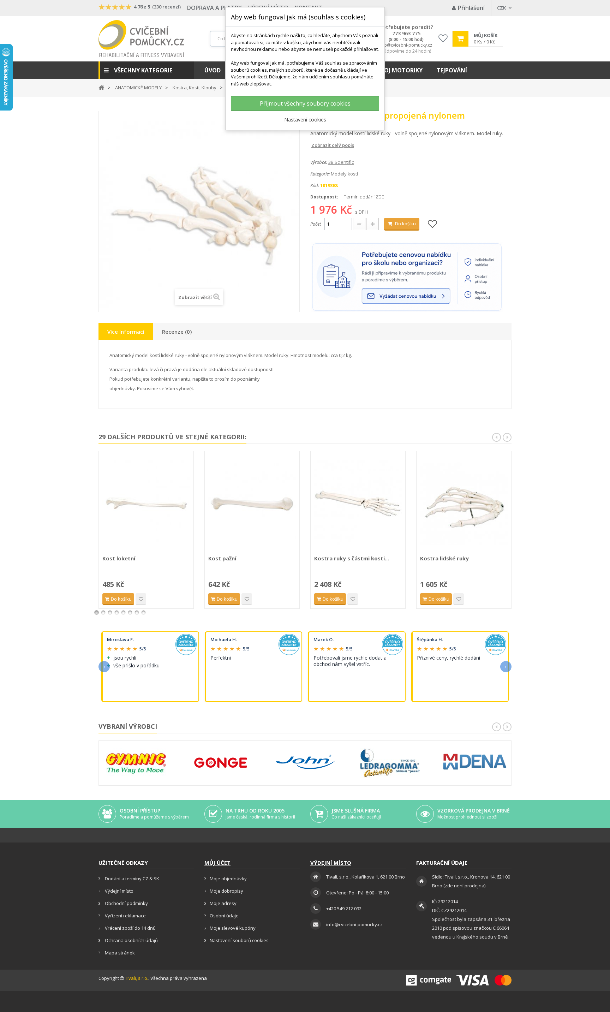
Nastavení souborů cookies (239, 940)
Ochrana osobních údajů (131, 940)
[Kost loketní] (146, 504)
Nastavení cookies (305, 119)
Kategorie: (320, 174)
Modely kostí (344, 174)
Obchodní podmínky (126, 903)
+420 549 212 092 (343, 908)
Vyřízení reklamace (125, 915)
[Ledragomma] (390, 763)
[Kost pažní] (252, 504)
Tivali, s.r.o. (136, 978)
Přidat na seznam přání (141, 599)
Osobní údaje (224, 915)
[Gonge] (220, 763)
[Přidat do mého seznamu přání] (432, 224)
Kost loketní (118, 558)
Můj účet (217, 862)
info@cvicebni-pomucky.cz (405, 45)
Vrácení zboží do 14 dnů (130, 928)
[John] (305, 763)
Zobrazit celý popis (315, 145)
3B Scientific (341, 162)
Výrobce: (318, 162)
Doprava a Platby (214, 8)
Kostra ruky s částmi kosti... (351, 558)
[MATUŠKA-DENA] (475, 762)
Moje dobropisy (226, 891)
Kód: (314, 185)
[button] (146, 70)
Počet (315, 224)
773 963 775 (406, 33)
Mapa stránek (119, 953)
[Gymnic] (136, 763)
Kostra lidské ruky (444, 558)
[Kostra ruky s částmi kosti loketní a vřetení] (358, 504)
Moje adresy (223, 903)
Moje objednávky (228, 878)
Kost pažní (222, 558)
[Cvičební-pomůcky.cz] (141, 38)
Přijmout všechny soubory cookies (305, 103)
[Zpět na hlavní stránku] (101, 87)
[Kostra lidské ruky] (464, 504)
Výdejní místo (118, 891)
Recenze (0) (177, 331)
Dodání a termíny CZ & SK (131, 878)
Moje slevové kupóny (233, 928)
